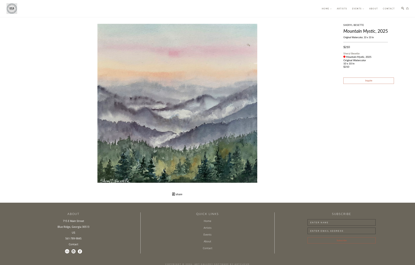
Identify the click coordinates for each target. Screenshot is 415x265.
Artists (208, 228)
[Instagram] (73, 251)
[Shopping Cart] (407, 8)
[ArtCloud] (67, 251)
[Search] (402, 8)
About (207, 241)
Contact (73, 244)
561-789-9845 (73, 238)
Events (207, 234)
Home (207, 221)
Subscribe (342, 240)
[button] (327, 9)
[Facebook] (80, 251)
